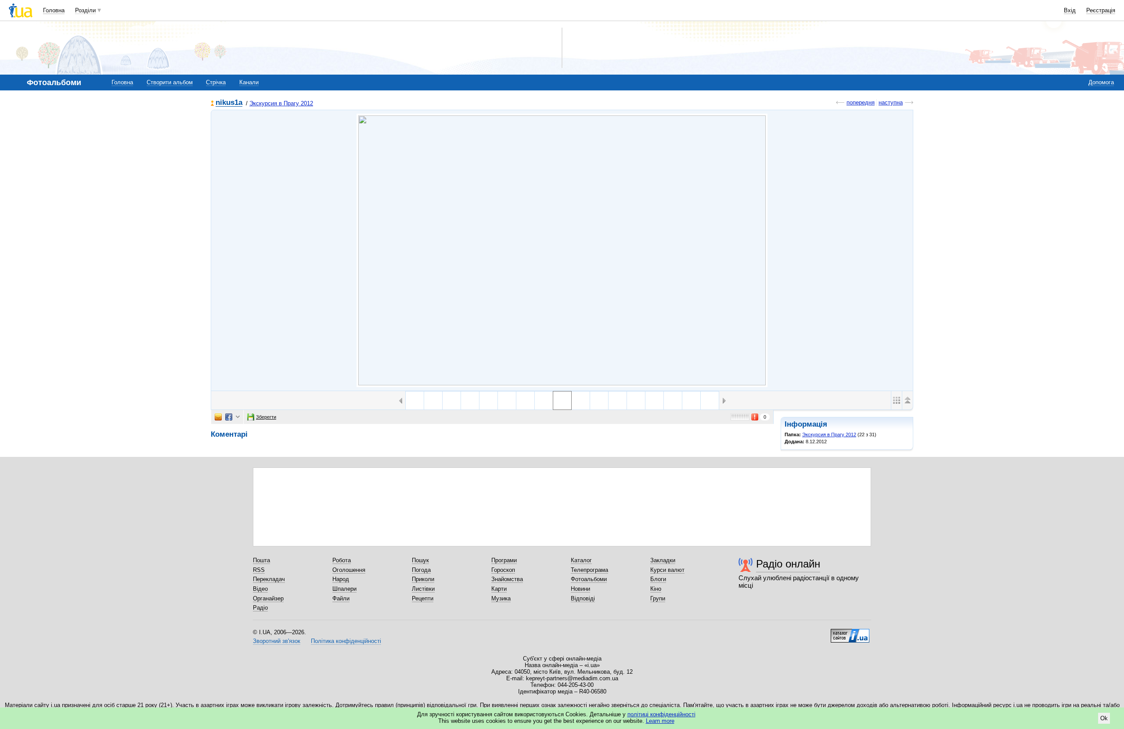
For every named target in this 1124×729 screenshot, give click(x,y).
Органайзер (268, 598)
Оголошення (348, 570)
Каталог (581, 560)
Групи (657, 598)
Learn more (660, 721)
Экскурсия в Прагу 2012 (281, 103)
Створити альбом (170, 82)
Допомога (1101, 82)
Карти (499, 588)
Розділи (85, 10)
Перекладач (269, 579)
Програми (504, 560)
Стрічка (216, 82)
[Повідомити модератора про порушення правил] (755, 416)
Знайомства (507, 579)
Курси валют (667, 570)
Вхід (1070, 10)
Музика (501, 598)
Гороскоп (503, 570)
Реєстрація (1100, 10)
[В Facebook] (228, 416)
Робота (341, 560)
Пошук (420, 560)
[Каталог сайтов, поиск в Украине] (850, 632)
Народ (340, 579)
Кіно (655, 588)
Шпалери (344, 588)
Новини (580, 588)
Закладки (662, 560)
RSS (259, 570)
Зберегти (266, 417)
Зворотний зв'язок (276, 641)
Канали (249, 82)
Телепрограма (589, 570)
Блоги (658, 579)
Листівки (423, 588)
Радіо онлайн (788, 564)
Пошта (261, 560)
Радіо (260, 607)
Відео (260, 588)
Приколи (423, 579)
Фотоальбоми (589, 579)
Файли (340, 598)
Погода (421, 570)
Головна (54, 10)
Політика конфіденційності (346, 641)
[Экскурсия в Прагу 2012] (562, 250)
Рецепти (422, 598)
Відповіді (583, 598)
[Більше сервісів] (238, 417)
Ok (1104, 718)
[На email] (218, 416)
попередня (861, 102)
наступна (891, 102)
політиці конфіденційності (661, 714)
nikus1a (229, 103)
